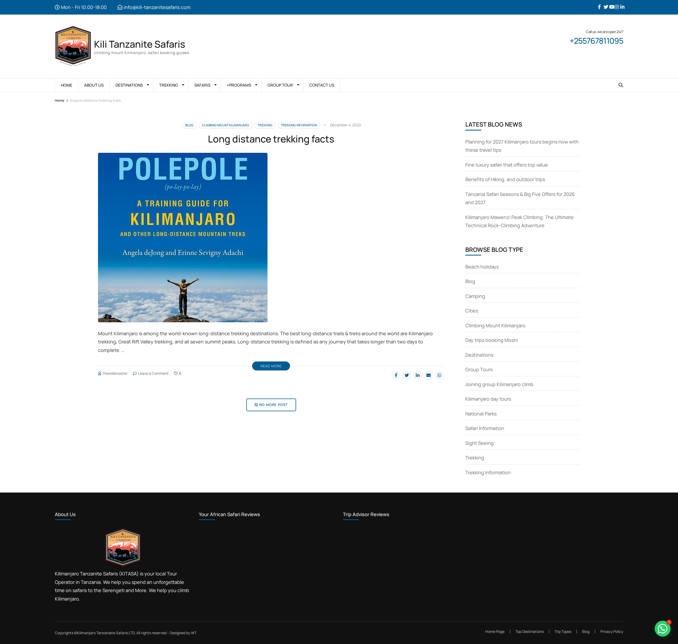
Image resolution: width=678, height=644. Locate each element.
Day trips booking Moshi (491, 340)
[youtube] (609, 3)
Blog (189, 125)
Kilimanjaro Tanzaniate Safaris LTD (106, 632)
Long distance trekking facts (271, 138)
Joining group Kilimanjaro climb (499, 384)
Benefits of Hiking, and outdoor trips (505, 179)
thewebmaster (115, 373)
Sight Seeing (479, 443)
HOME (66, 85)
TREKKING (168, 85)
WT (194, 632)
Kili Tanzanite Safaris (139, 44)
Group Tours (479, 369)
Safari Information (484, 428)
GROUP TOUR (280, 85)
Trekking (265, 125)
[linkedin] (620, 3)
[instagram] (614, 3)
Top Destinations (529, 631)
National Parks (481, 413)
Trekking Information (299, 125)
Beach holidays (482, 266)
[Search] (620, 85)
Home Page (495, 631)
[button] (663, 629)
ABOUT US (94, 85)
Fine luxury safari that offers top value (506, 165)
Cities (471, 310)
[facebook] (598, 3)
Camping (475, 296)
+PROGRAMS (239, 85)
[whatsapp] (439, 375)
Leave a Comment (153, 373)
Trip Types (563, 631)
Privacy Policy (611, 631)
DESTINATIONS (129, 85)
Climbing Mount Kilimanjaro (225, 125)
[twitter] (603, 3)
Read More (271, 366)
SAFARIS (202, 85)
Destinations (479, 355)
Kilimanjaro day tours (488, 399)
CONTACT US (321, 85)
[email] (428, 375)
